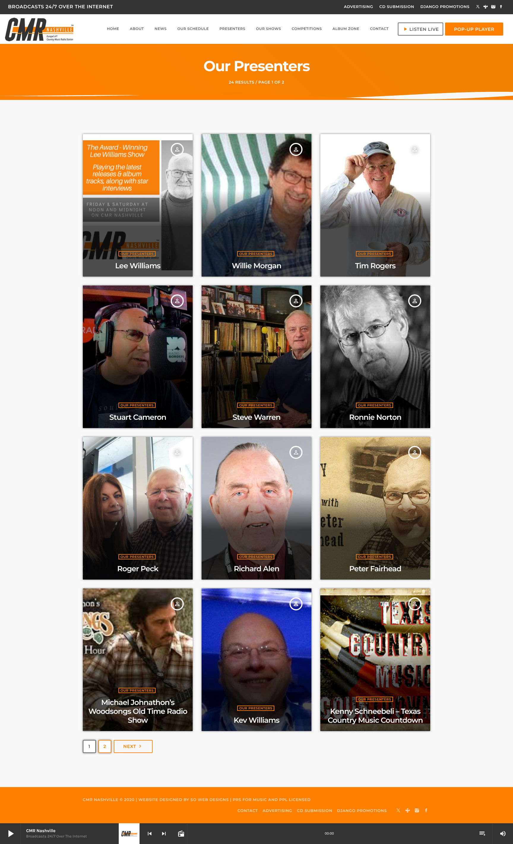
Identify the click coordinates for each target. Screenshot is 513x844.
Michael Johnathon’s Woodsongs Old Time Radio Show (137, 711)
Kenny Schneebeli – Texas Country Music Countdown (375, 716)
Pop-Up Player (474, 29)
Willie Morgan (256, 265)
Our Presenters (137, 254)
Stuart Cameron (137, 417)
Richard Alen (256, 568)
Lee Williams (137, 265)
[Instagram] (493, 7)
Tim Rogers (375, 265)
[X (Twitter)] (478, 7)
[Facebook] (501, 7)
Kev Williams (256, 720)
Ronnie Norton (375, 417)
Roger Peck (137, 568)
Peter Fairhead (375, 568)
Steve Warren (256, 417)
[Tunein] (485, 7)
